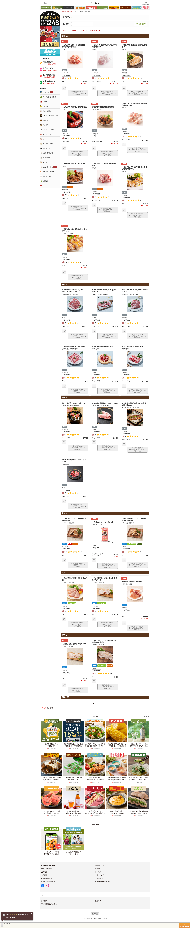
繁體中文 (95, 914)
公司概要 (44, 901)
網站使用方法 (99, 865)
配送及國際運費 (46, 869)
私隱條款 (98, 901)
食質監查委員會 (46, 878)
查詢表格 (44, 872)
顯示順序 (66, 24)
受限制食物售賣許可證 (102, 881)
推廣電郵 (98, 869)
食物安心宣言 (99, 875)
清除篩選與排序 (141, 24)
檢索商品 (146, 3)
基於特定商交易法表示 (49, 904)
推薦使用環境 (99, 878)
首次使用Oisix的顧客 (48, 865)
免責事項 (44, 875)
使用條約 (98, 872)
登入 (44, 3)
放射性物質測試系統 (48, 881)
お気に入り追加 (64, 88)
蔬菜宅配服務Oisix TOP (68, 11)
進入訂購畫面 (184, 925)
